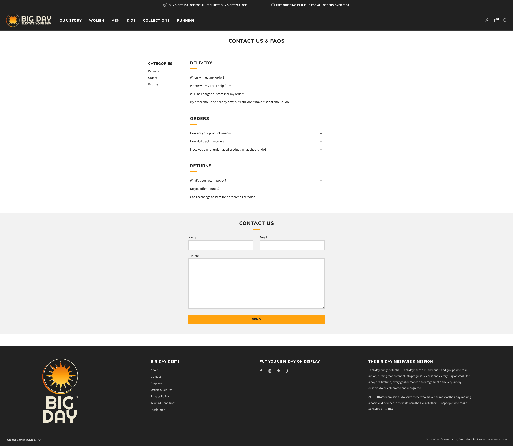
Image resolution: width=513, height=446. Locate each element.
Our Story (71, 20)
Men (115, 20)
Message (193, 255)
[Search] (505, 20)
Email (263, 237)
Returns (153, 84)
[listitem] (205, 5)
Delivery (153, 71)
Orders (152, 77)
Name (192, 237)
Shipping (156, 383)
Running (186, 20)
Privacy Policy (160, 396)
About (154, 370)
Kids (131, 20)
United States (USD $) (22, 439)
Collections (156, 20)
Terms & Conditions (163, 403)
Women (96, 20)
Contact (156, 376)
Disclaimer (158, 409)
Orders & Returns (161, 390)
